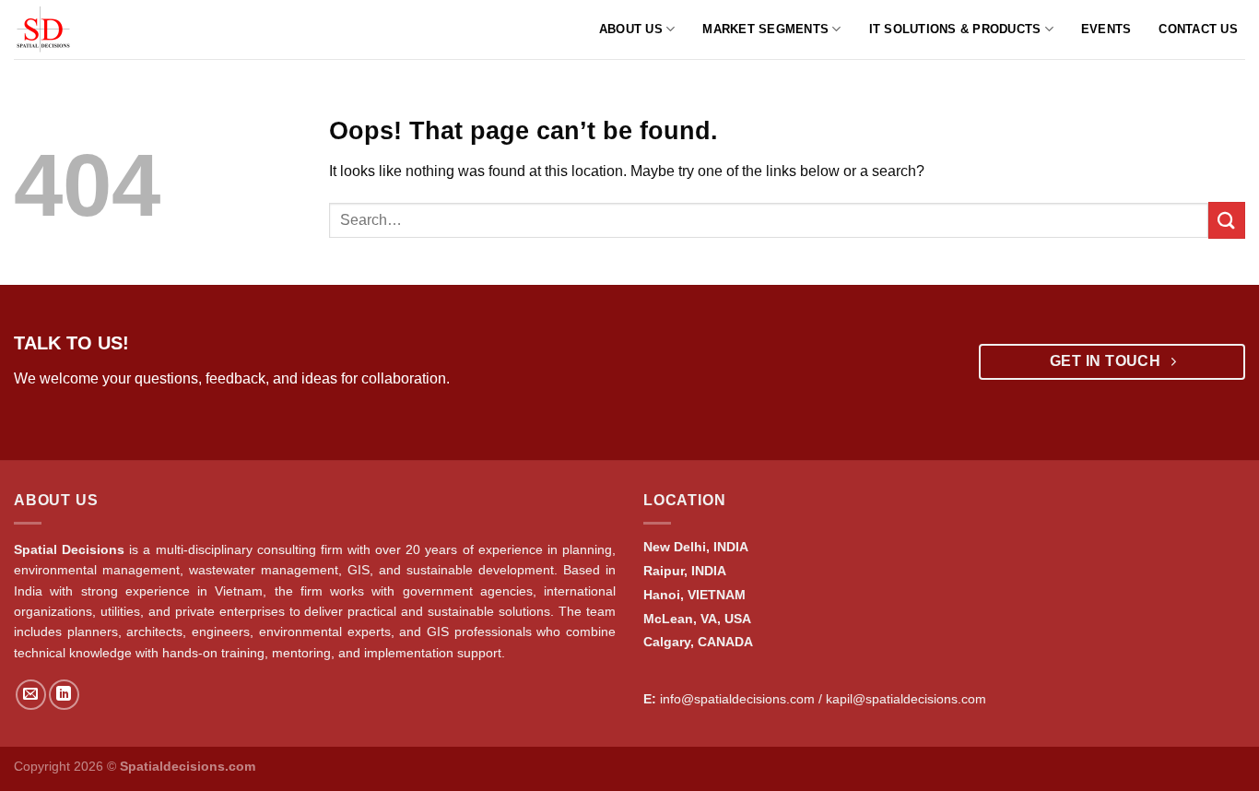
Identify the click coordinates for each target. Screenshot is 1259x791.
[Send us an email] (31, 694)
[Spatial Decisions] (67, 29)
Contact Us (1198, 29)
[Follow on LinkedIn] (64, 694)
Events (1106, 29)
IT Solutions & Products (955, 29)
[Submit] (1226, 220)
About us (631, 29)
